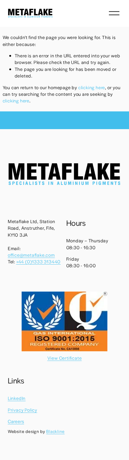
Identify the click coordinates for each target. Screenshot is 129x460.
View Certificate (64, 358)
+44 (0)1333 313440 (38, 261)
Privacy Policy (22, 410)
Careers (16, 421)
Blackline (55, 431)
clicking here (91, 87)
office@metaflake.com (31, 255)
